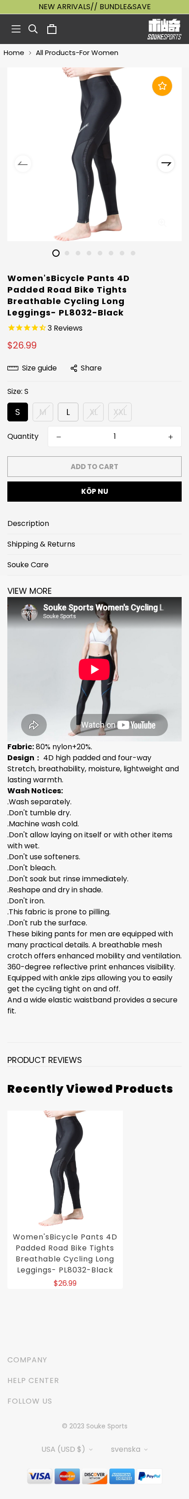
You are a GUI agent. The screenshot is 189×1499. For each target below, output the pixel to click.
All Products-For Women (77, 52)
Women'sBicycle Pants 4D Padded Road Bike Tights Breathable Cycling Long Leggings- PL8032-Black (65, 1253)
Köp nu (94, 491)
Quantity (23, 436)
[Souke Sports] (164, 29)
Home (14, 52)
